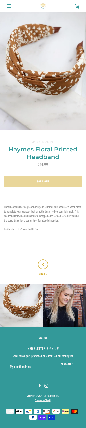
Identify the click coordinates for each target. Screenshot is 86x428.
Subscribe (67, 364)
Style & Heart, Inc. (51, 395)
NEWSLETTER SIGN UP (43, 348)
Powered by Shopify (43, 400)
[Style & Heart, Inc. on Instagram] (46, 385)
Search (43, 337)
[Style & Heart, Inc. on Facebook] (40, 385)
